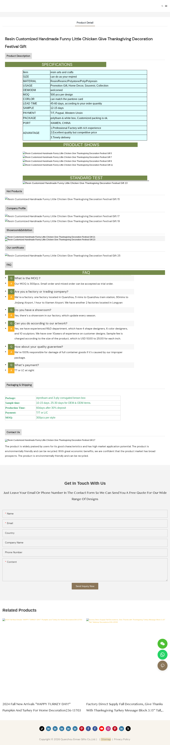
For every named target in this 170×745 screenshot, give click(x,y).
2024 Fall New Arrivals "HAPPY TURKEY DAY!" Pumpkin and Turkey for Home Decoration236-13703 (41, 707)
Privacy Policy (122, 739)
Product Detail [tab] (85, 22)
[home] (50, 440)
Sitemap (106, 739)
